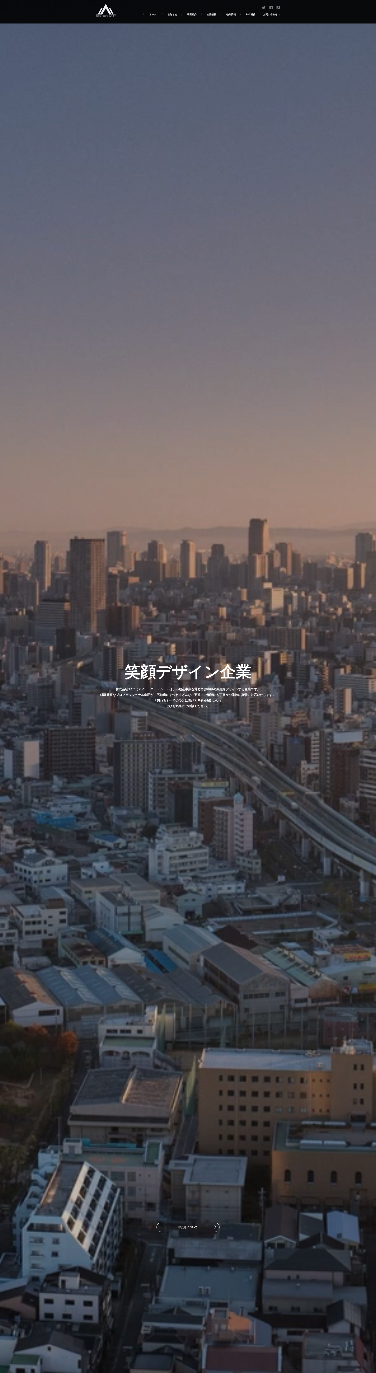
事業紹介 (192, 14)
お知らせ (172, 14)
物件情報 (231, 14)
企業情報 (211, 14)
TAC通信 (250, 14)
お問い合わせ (270, 14)
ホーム (152, 14)
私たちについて (188, 1227)
